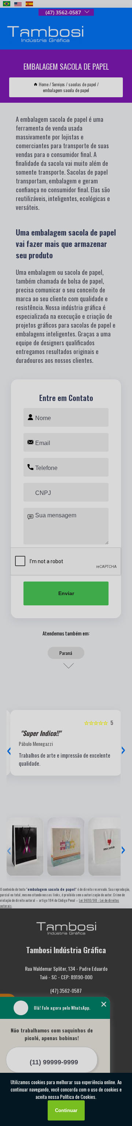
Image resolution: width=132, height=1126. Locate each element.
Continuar (66, 1110)
